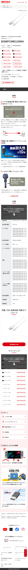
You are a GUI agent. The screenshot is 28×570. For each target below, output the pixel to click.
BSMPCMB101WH (21, 404)
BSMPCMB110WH (21, 396)
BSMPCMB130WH (21, 384)
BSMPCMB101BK (21, 380)
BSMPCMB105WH (21, 400)
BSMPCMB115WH (21, 392)
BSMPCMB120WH (21, 388)
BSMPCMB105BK (21, 376)
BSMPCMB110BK (21, 372)
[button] (14, 344)
